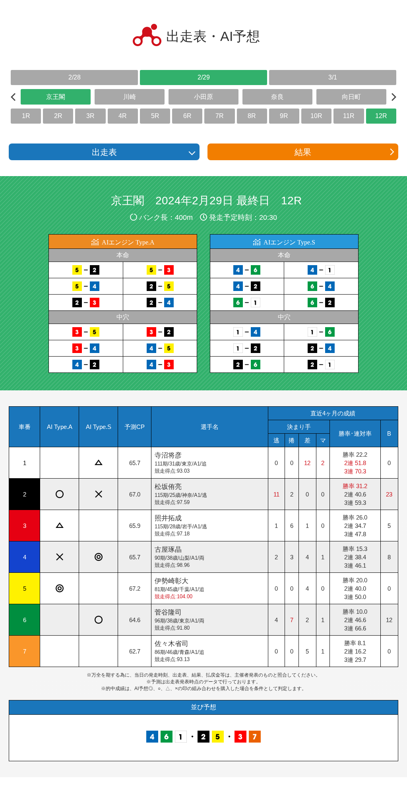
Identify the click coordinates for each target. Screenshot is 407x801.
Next (393, 97)
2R (58, 115)
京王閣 (55, 96)
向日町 (351, 96)
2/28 (74, 77)
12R (381, 115)
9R (284, 115)
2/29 (204, 77)
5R (155, 115)
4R (122, 115)
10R (316, 115)
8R (252, 115)
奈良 (277, 96)
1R (26, 115)
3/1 (332, 77)
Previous (13, 97)
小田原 (203, 96)
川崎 (129, 96)
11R (349, 115)
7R (219, 115)
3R (90, 115)
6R (187, 115)
